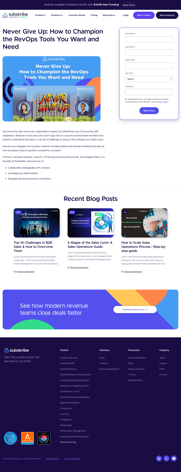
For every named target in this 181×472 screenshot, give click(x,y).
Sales (102, 357)
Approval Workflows (69, 402)
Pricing (94, 15)
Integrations (66, 419)
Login (126, 15)
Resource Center (136, 368)
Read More (129, 5)
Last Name (130, 47)
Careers (163, 363)
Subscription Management (73, 430)
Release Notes (135, 380)
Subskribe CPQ (67, 363)
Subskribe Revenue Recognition (75, 374)
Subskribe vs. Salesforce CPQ (74, 385)
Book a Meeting (68, 442)
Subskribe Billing (68, 368)
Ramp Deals (66, 425)
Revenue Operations (109, 368)
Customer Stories (76, 15)
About (162, 357)
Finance (103, 363)
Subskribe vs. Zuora (69, 391)
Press (162, 368)
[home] (15, 15)
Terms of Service (72, 458)
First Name (130, 33)
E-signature (66, 408)
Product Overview (69, 357)
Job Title (129, 73)
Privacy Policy (52, 458)
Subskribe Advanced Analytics (75, 380)
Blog (130, 363)
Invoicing (64, 413)
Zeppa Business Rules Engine (74, 436)
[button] (40, 15)
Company (130, 86)
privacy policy (162, 102)
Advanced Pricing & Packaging (75, 397)
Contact (163, 374)
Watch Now (149, 110)
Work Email (130, 60)
